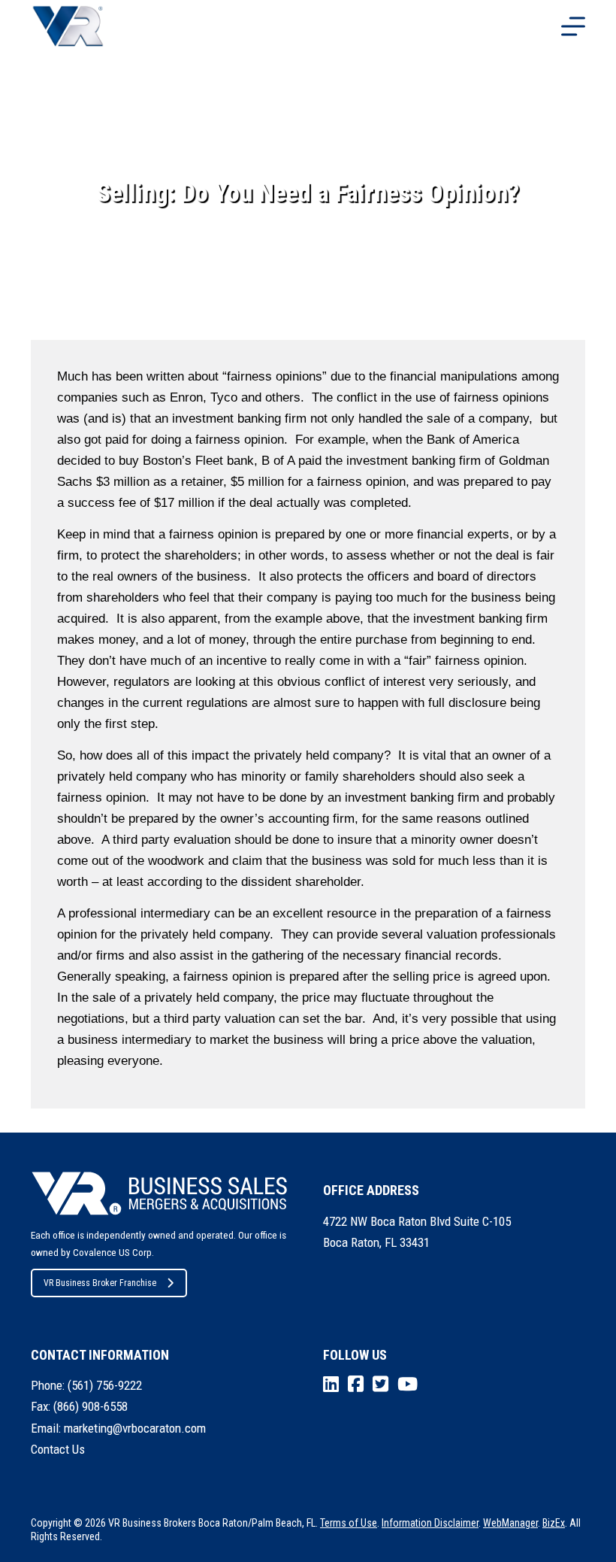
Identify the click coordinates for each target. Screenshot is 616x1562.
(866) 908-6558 (90, 1406)
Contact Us (58, 1449)
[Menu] (573, 26)
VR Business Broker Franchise (100, 1283)
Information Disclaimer (430, 1523)
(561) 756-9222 (105, 1385)
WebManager (510, 1523)
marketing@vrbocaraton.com (135, 1428)
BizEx (553, 1523)
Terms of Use (348, 1523)
